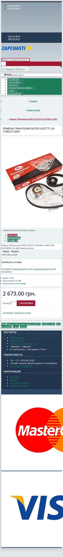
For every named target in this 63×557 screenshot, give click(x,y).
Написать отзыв (23, 312)
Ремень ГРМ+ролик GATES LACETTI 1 (23, 324)
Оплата (13, 379)
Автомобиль (13, 238)
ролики (23, 326)
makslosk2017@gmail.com (23, 343)
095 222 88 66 (17, 337)
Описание (12, 235)
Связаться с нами (19, 385)
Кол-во (6, 303)
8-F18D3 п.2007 (48, 324)
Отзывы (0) (12, 240)
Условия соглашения (21, 366)
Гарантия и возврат (20, 382)
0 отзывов (8, 312)
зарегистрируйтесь (42, 269)
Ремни (16, 326)
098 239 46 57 (17, 340)
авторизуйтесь (20, 269)
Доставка (15, 377)
